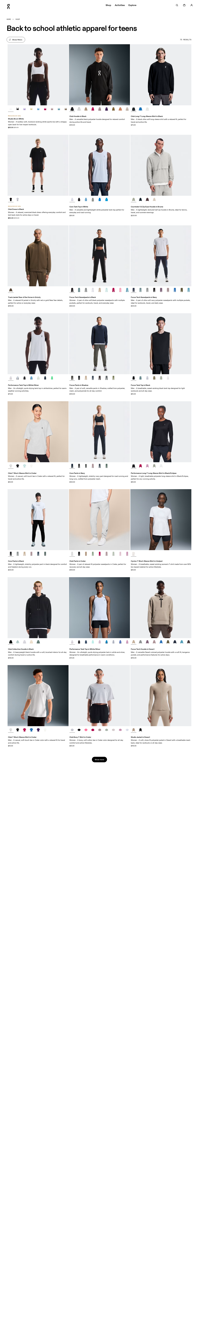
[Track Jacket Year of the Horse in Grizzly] (11, 290)
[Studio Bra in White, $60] (38, 74)
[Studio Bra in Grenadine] (45, 109)
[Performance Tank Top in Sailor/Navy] (120, 642)
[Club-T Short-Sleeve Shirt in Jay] (31, 730)
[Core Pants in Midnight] (99, 466)
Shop (18, 19)
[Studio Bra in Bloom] (24, 109)
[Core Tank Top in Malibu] (106, 199)
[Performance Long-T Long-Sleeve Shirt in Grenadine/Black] (140, 466)
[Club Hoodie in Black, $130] (99, 74)
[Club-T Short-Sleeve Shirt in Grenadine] (24, 730)
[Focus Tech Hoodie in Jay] (161, 642)
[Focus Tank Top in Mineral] (161, 378)
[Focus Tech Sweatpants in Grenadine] (113, 290)
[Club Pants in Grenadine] (99, 554)
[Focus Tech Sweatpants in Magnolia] (120, 290)
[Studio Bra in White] (11, 109)
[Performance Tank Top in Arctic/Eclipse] (17, 378)
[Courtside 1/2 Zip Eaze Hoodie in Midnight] (140, 199)
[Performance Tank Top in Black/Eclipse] (24, 378)
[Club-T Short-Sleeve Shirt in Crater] (11, 466)
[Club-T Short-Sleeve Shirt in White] (31, 466)
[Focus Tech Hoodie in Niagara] (181, 642)
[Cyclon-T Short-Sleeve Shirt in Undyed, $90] (160, 519)
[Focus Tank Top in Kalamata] (154, 378)
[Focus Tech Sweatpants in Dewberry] (161, 290)
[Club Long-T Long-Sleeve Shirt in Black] (133, 109)
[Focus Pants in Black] (79, 378)
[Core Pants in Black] (79, 466)
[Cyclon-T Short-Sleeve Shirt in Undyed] (133, 554)
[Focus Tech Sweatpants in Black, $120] (99, 255)
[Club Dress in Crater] (17, 199)
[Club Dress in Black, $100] (38, 165)
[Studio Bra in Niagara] (59, 109)
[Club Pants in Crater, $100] (99, 519)
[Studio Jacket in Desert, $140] (160, 695)
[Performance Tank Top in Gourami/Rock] (31, 378)
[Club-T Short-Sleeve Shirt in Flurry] (24, 466)
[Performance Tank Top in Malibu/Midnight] (106, 642)
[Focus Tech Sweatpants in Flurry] (106, 290)
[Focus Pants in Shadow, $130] (99, 343)
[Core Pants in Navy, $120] (99, 431)
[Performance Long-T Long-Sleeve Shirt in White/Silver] (161, 466)
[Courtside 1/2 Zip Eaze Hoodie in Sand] (154, 199)
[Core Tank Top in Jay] (99, 199)
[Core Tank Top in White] (72, 199)
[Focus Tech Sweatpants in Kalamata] (181, 290)
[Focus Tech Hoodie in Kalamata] (168, 642)
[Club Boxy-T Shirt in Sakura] (120, 730)
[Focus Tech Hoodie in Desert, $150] (160, 607)
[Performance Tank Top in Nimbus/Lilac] (113, 642)
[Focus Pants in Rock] (106, 378)
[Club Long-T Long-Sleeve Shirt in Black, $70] (160, 74)
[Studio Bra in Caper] (31, 109)
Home (9, 19)
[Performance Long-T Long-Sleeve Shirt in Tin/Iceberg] (154, 466)
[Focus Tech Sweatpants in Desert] (99, 290)
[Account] (191, 5)
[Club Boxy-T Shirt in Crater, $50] (99, 695)
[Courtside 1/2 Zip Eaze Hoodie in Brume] (133, 199)
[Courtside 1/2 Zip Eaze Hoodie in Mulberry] (147, 199)
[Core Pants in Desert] (24, 554)
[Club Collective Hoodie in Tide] (38, 642)
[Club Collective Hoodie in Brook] (17, 642)
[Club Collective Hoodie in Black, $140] (38, 607)
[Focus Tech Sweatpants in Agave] (79, 290)
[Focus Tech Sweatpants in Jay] (175, 290)
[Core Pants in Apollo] (17, 554)
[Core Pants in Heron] (93, 466)
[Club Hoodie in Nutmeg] (113, 109)
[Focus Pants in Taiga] (113, 378)
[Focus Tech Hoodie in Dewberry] (147, 642)
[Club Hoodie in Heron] (99, 109)
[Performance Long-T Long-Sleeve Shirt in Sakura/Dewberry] (147, 466)
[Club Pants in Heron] (106, 554)
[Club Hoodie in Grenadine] (93, 109)
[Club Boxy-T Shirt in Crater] (72, 730)
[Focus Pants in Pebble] (99, 378)
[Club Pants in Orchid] (120, 554)
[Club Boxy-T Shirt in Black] (79, 730)
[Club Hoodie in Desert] (86, 109)
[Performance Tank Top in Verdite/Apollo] (52, 378)
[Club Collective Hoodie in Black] (11, 642)
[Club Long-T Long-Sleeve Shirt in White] (147, 109)
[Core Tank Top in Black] (79, 199)
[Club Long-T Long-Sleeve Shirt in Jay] (140, 109)
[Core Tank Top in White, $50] (99, 165)
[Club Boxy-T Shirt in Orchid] (113, 730)
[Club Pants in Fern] (93, 554)
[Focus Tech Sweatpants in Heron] (168, 290)
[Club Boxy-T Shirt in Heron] (99, 730)
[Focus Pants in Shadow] (72, 378)
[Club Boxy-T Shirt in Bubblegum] (86, 730)
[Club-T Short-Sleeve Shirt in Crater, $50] (38, 431)
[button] (108, 5)
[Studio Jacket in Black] (140, 730)
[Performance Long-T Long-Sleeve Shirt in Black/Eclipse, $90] (160, 431)
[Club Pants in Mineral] (113, 554)
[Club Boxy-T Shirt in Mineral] (106, 730)
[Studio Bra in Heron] (52, 109)
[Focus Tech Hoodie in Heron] (154, 642)
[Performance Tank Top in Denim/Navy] (86, 642)
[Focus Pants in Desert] (86, 378)
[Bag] (184, 5)
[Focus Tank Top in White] (168, 378)
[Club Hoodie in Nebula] (106, 109)
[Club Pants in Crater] (72, 554)
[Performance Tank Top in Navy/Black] (45, 378)
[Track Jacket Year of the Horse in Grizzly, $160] (38, 255)
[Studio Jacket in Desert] (133, 730)
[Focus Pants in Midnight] (93, 378)
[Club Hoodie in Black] (72, 109)
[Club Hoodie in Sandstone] (120, 109)
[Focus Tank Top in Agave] (140, 378)
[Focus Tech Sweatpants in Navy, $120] (160, 255)
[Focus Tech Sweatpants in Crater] (93, 290)
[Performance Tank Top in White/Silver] (11, 378)
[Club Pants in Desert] (86, 554)
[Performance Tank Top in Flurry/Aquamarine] (93, 642)
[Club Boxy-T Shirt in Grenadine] (93, 730)
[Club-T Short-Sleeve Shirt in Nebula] (38, 730)
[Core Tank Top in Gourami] (86, 199)
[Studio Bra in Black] (17, 109)
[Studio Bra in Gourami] (38, 109)
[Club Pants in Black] (79, 554)
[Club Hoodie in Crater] (79, 109)
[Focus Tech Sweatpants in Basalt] (86, 290)
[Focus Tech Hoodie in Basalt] (140, 642)
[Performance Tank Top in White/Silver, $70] (38, 343)
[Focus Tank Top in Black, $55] (160, 343)
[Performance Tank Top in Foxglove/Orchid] (99, 642)
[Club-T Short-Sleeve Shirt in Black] (17, 466)
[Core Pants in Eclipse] (86, 466)
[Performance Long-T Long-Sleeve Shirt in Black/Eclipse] (133, 466)
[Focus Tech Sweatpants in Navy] (133, 290)
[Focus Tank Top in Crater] (147, 378)
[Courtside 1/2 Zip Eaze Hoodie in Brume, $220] (160, 165)
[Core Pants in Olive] (106, 466)
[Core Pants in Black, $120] (38, 519)
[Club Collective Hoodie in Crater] (24, 642)
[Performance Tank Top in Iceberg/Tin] (38, 378)
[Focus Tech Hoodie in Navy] (175, 642)
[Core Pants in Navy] (72, 466)
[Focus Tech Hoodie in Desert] (133, 642)
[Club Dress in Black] (11, 199)
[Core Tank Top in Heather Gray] (93, 199)
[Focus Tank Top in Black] (133, 378)
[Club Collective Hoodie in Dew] (31, 642)
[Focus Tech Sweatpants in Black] (72, 290)
